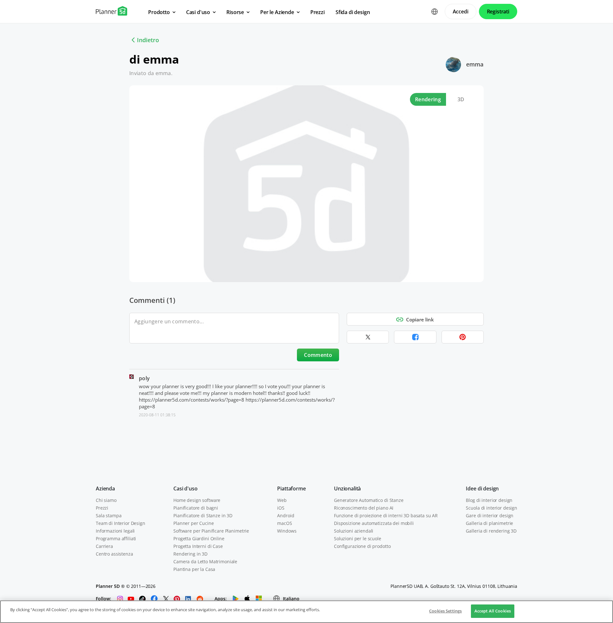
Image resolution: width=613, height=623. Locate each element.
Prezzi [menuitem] (317, 12)
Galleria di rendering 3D (491, 531)
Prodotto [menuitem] (159, 12)
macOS (284, 523)
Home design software (196, 500)
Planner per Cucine (193, 523)
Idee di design (482, 488)
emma (474, 64)
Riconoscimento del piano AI (363, 508)
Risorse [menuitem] (235, 12)
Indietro (148, 40)
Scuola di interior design (491, 508)
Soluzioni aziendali (353, 531)
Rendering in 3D (190, 554)
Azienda (105, 488)
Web (282, 500)
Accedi (460, 11)
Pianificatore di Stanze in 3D (202, 515)
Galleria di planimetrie (489, 523)
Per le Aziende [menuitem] (277, 12)
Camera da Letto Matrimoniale (205, 561)
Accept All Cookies (492, 611)
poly (144, 378)
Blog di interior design (489, 500)
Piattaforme (291, 488)
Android (285, 515)
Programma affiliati (116, 538)
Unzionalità (347, 488)
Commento (318, 354)
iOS (280, 508)
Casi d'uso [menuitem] (198, 12)
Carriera (104, 546)
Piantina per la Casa (194, 569)
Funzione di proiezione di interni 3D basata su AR (386, 515)
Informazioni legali (115, 531)
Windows (286, 531)
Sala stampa (108, 515)
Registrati (498, 11)
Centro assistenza (114, 554)
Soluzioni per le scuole (357, 538)
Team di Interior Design (120, 523)
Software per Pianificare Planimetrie (211, 531)
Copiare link (420, 319)
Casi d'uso (185, 488)
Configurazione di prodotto (362, 546)
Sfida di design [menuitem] (353, 12)
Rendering (428, 99)
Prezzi (102, 508)
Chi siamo (106, 500)
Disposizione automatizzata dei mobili (374, 523)
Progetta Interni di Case (198, 546)
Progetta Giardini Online (198, 538)
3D (461, 99)
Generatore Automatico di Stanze (369, 500)
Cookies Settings (445, 611)
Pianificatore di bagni (195, 508)
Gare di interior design (489, 515)
